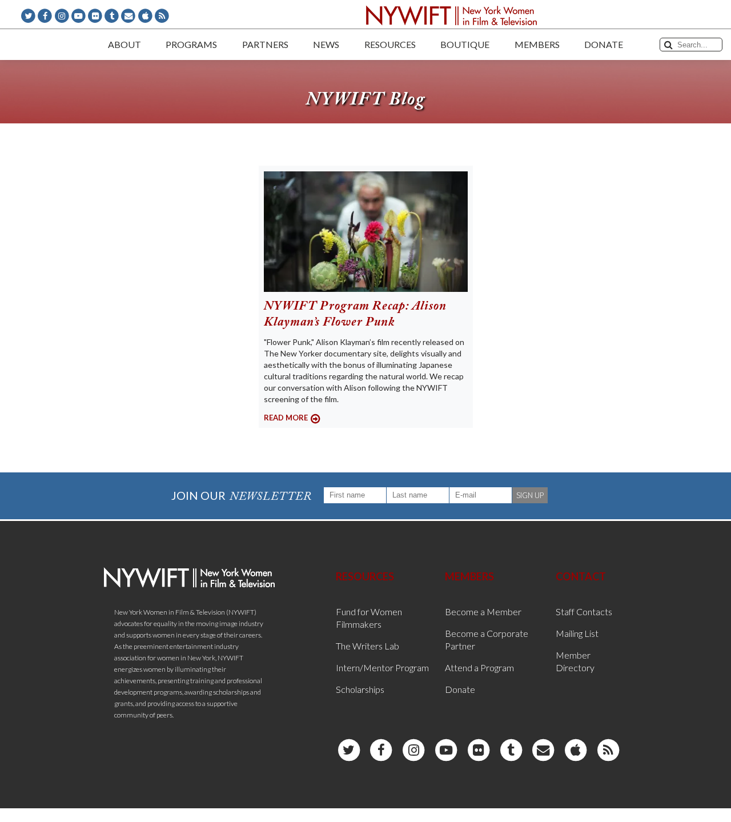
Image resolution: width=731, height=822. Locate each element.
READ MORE (286, 417)
